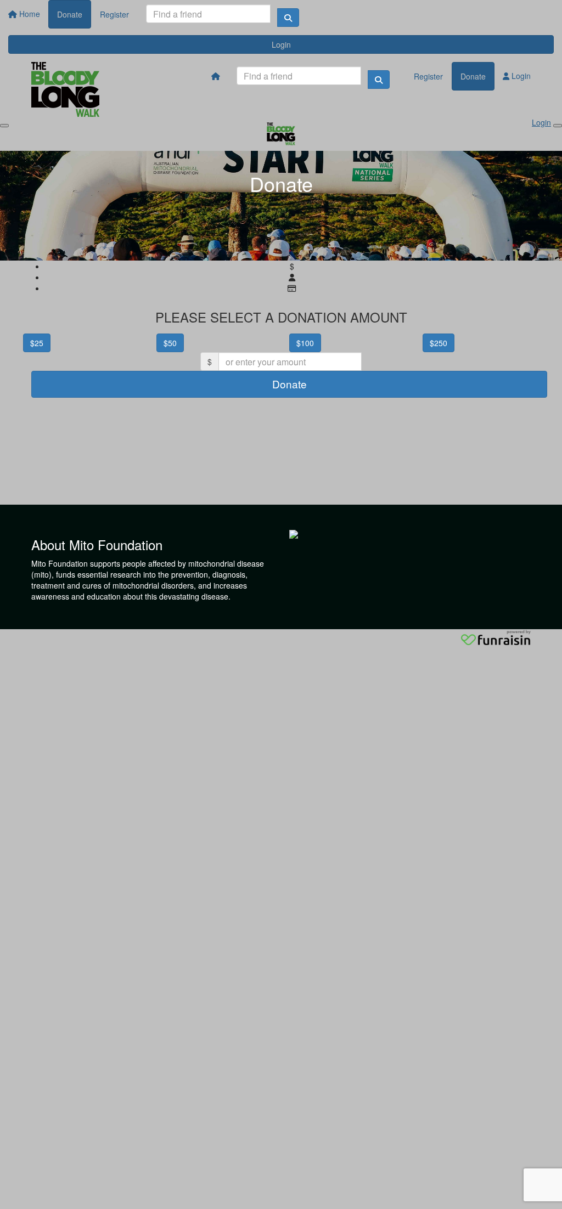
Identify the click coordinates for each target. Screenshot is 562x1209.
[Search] (288, 17)
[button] (81, 341)
